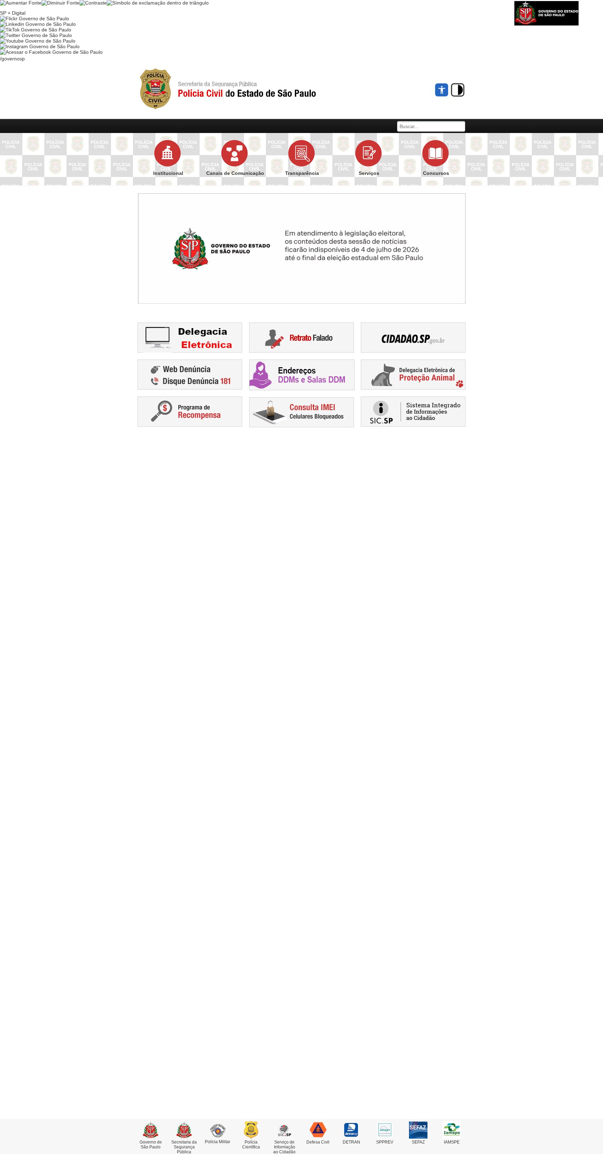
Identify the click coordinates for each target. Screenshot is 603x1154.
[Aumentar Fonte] (21, 3)
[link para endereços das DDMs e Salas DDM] (302, 374)
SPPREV (384, 1142)
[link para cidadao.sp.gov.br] (413, 337)
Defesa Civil (317, 1142)
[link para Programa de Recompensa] (189, 411)
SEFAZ (418, 1142)
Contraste (458, 90)
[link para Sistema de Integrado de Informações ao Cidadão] (413, 411)
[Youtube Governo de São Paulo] (37, 41)
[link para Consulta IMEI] (301, 412)
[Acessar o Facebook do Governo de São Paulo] (51, 52)
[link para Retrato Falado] (301, 337)
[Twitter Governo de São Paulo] (36, 35)
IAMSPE (452, 1142)
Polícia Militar (217, 1141)
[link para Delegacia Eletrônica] (189, 337)
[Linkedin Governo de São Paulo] (38, 24)
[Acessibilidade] (442, 90)
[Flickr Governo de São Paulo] (34, 18)
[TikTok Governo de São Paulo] (35, 29)
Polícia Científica (251, 1144)
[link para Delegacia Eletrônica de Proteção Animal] (413, 374)
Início (240, 89)
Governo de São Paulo (151, 1144)
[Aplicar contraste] (93, 3)
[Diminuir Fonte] (61, 3)
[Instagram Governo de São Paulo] (40, 46)
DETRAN (351, 1142)
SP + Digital (12, 13)
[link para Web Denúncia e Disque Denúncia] (189, 374)
